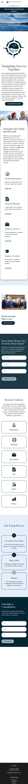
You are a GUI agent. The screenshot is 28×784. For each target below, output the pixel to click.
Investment (14, 781)
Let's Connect (8, 641)
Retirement (14, 780)
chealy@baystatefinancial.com (14, 772)
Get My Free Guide (9, 378)
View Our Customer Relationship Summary (14, 10)
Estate (14, 783)
